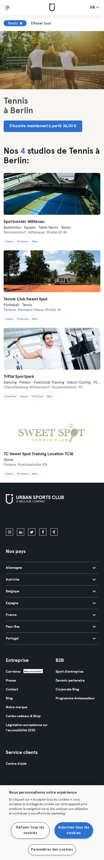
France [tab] (11, 615)
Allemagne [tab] (14, 567)
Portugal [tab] (12, 638)
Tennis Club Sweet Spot (25, 299)
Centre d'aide (16, 763)
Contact (12, 689)
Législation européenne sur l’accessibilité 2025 (27, 727)
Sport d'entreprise (69, 671)
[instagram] (9, 532)
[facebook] (42, 532)
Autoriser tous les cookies (73, 830)
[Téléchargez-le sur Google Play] (57, 517)
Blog (9, 698)
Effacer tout (41, 23)
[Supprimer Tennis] (21, 23)
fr (93, 8)
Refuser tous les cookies (30, 830)
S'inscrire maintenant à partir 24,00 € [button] (42, 126)
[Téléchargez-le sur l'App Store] (22, 517)
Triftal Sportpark (19, 377)
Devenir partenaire (70, 680)
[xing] (54, 532)
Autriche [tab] (12, 579)
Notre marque (16, 707)
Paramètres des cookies (52, 849)
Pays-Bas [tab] (13, 626)
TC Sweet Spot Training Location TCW (38, 454)
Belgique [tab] (12, 591)
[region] (52, 822)
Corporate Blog (67, 689)
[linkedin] (20, 532)
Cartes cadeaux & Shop (23, 716)
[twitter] (31, 532)
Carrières (13, 671)
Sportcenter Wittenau (24, 222)
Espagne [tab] (12, 603)
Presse (11, 680)
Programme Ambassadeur (75, 698)
